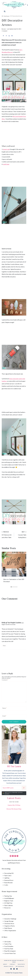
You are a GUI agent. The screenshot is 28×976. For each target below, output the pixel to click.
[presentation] (14, 564)
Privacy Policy (8, 966)
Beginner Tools (8, 901)
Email (4, 716)
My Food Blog (20, 966)
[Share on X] (8, 35)
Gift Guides (7, 941)
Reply (4, 645)
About (5, 964)
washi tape (6, 164)
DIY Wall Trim (8, 903)
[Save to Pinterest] (3, 35)
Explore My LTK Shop (14, 805)
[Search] (24, 788)
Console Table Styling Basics (22, 534)
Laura (4, 29)
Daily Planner (8, 928)
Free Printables (8, 946)
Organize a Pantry (9, 926)
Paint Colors (7, 875)
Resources (7, 908)
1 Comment (4, 31)
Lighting (6, 878)
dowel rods (6, 149)
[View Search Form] (4, 11)
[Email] (17, 969)
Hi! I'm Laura (14, 766)
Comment (5, 680)
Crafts (6, 885)
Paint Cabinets (8, 905)
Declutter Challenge (10, 919)
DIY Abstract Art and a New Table (7, 534)
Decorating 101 (8, 873)
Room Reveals (8, 882)
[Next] (24, 568)
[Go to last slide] (4, 568)
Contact (12, 964)
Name (4, 708)
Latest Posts (14, 798)
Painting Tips (8, 896)
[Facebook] (11, 969)
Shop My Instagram (10, 951)
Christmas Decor (9, 923)
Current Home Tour (10, 953)
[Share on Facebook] (6, 35)
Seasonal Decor (8, 880)
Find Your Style (8, 948)
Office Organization (10, 930)
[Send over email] (11, 35)
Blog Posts (21, 964)
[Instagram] (14, 969)
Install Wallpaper (9, 898)
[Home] (2, 16)
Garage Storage (8, 921)
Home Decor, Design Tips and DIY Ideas (14, 961)
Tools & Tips (7, 944)
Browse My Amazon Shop (14, 809)
